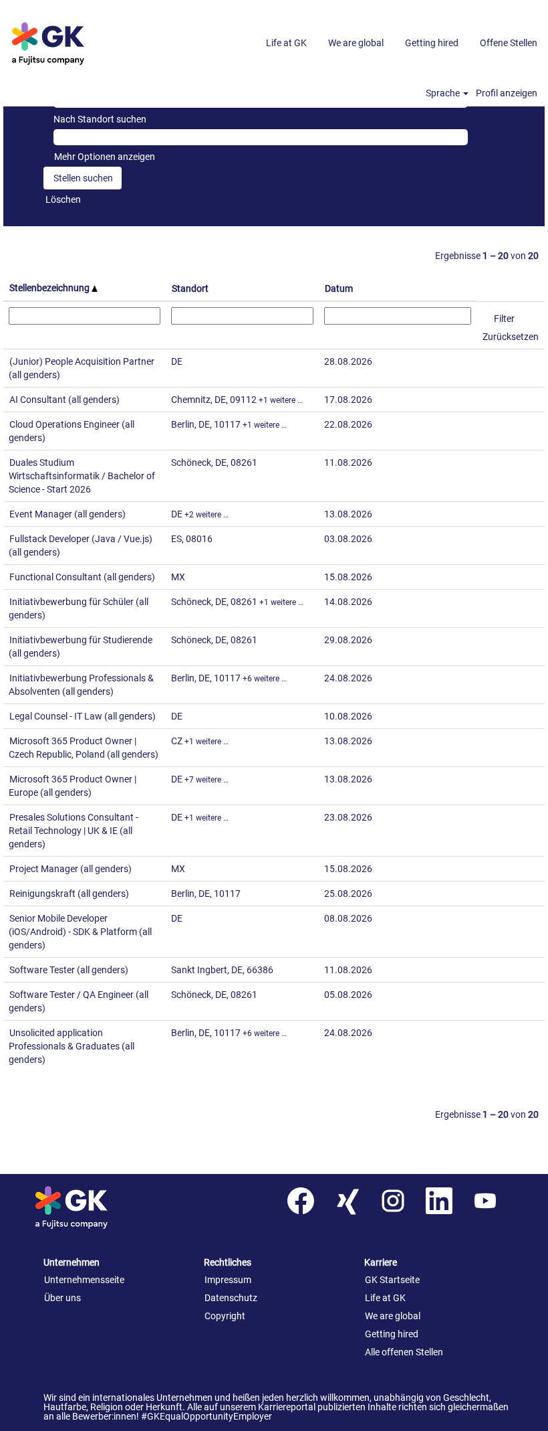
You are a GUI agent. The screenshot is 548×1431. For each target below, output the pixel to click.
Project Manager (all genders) (70, 868)
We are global (356, 42)
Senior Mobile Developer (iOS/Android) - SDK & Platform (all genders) (80, 931)
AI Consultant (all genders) (64, 399)
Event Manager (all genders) (67, 514)
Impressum (227, 1279)
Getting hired (431, 42)
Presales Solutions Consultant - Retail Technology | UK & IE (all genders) (73, 830)
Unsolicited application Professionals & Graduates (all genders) (71, 1046)
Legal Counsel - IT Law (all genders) (82, 716)
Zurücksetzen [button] (511, 336)
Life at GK (286, 42)
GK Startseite (392, 1279)
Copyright (224, 1316)
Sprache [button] (444, 93)
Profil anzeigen (506, 93)
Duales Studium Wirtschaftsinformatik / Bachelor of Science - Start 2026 (82, 476)
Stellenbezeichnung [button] (50, 287)
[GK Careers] (67, 43)
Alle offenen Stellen (404, 1352)
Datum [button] (339, 288)
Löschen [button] (63, 199)
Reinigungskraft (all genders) (69, 893)
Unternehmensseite (84, 1279)
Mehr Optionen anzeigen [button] (104, 156)
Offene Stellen (508, 42)
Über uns (62, 1297)
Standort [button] (190, 288)
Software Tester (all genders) (68, 969)
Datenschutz (230, 1297)
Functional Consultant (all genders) (82, 577)
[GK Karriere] (90, 1207)
